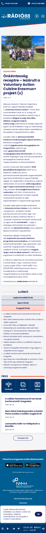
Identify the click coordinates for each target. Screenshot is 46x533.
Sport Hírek (23, 303)
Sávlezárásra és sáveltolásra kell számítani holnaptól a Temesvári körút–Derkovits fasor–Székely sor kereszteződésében (22, 331)
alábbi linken (22, 281)
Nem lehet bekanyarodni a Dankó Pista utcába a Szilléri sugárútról (24, 412)
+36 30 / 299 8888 (38, 3)
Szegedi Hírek (9, 71)
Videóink (23, 503)
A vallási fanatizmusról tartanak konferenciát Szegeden (23, 400)
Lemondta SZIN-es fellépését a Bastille (22, 425)
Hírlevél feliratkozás (23, 499)
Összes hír (23, 438)
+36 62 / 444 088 (11, 3)
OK (38, 514)
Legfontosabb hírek (23, 297)
